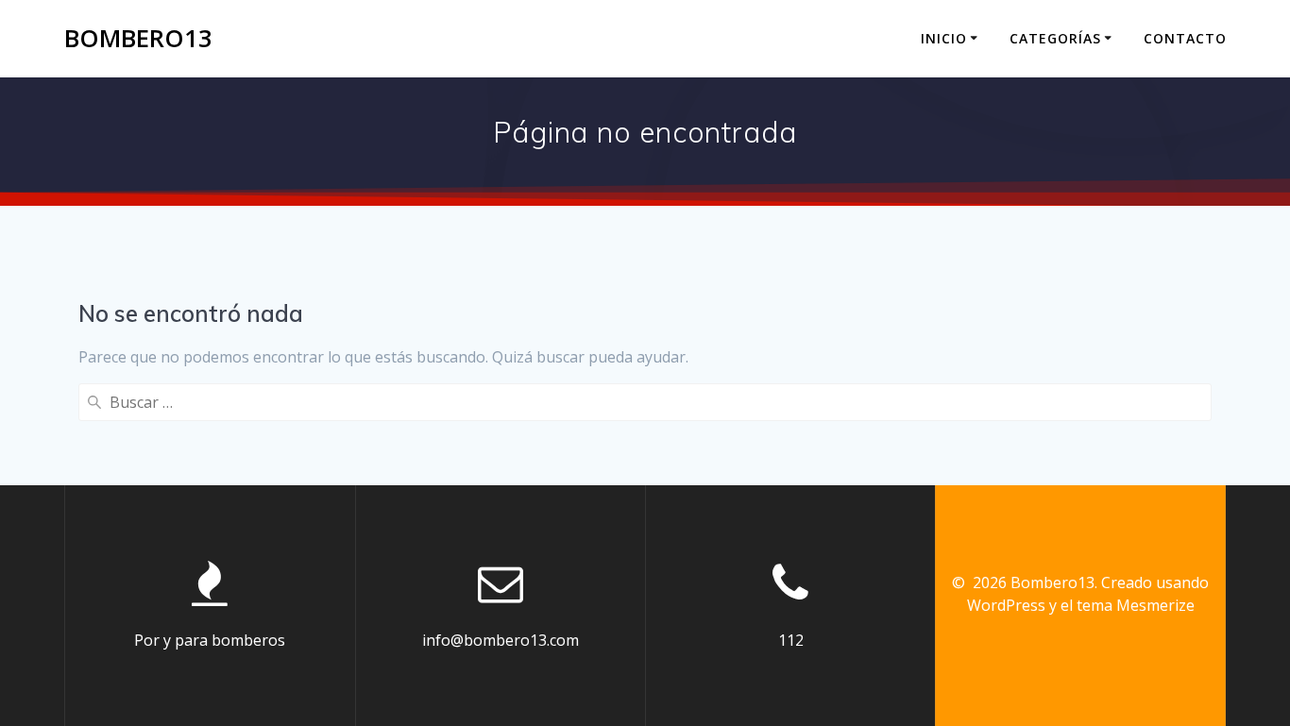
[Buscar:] (644, 402)
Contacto (1185, 38)
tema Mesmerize (1136, 605)
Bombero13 (138, 38)
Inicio (944, 38)
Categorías (1055, 38)
